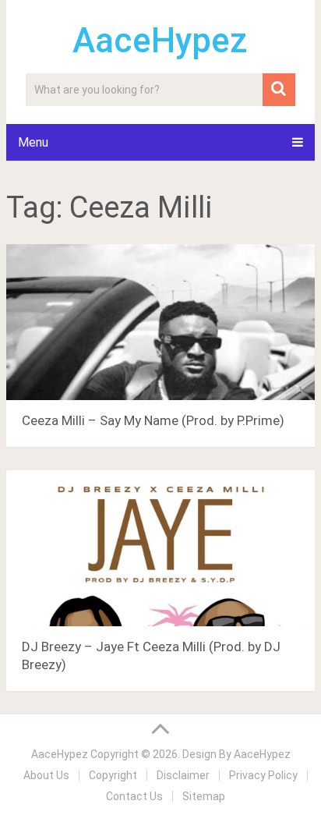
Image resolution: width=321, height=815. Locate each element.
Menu (33, 142)
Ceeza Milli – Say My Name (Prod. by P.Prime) (153, 420)
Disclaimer (183, 775)
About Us (46, 775)
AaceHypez (160, 40)
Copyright (113, 775)
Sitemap (203, 796)
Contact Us (134, 796)
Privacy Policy (263, 775)
